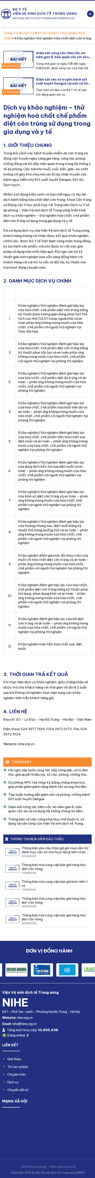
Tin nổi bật (21, 762)
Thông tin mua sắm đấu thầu (36, 839)
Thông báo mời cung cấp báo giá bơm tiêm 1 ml (55, 884)
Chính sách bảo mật (62, 1166)
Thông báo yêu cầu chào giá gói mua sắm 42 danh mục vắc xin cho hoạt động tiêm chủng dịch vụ (55, 850)
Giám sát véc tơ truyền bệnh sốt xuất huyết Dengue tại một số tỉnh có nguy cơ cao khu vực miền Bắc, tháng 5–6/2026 (63, 81)
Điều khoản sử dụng (34, 1166)
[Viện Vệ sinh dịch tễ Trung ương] (6, 14)
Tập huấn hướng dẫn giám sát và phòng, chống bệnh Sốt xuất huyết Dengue (49, 796)
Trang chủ (11, 33)
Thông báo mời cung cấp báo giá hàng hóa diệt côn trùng (54, 867)
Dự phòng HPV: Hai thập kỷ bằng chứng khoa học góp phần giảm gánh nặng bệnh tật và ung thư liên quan (47, 784)
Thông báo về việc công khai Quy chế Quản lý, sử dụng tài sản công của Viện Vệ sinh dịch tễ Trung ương (46, 821)
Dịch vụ (28, 33)
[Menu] (90, 14)
